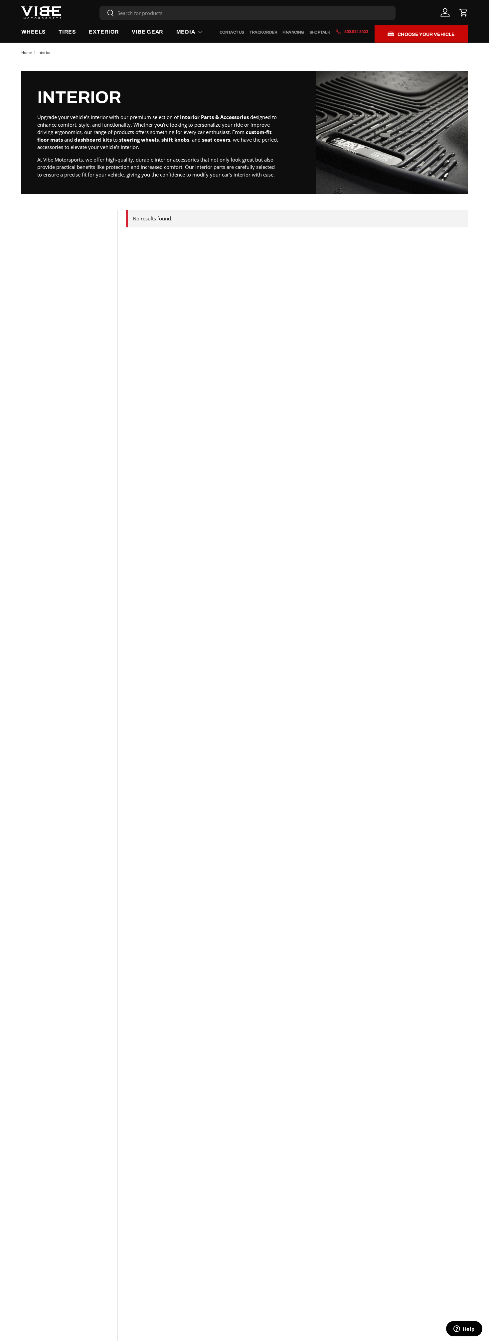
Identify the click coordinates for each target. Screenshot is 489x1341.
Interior (44, 52)
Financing (293, 32)
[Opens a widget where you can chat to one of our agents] (464, 1329)
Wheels (33, 32)
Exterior (104, 32)
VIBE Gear (147, 32)
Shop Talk (319, 32)
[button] (463, 12)
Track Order (263, 32)
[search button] (106, 13)
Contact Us (232, 32)
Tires (67, 32)
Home (26, 52)
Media (185, 32)
